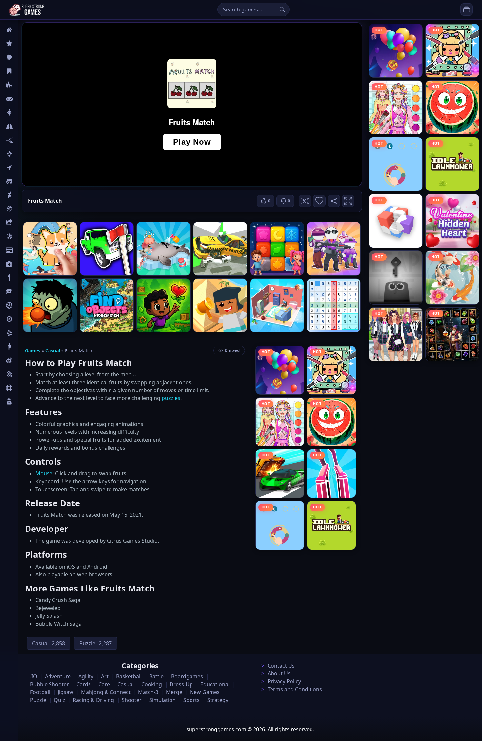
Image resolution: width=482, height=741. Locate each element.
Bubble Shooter (49, 684)
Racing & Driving (93, 700)
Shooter (132, 700)
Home (25, 30)
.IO (21, 167)
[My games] (466, 9)
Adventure (58, 676)
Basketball (129, 676)
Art (21, 195)
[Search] (282, 9)
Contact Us (281, 665)
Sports (25, 388)
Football (40, 692)
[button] (305, 201)
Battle (24, 140)
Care (23, 264)
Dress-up (181, 684)
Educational (215, 684)
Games (32, 351)
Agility (25, 181)
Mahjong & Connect (106, 692)
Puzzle (25, 85)
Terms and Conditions (295, 689)
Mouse (43, 473)
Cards (24, 250)
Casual (25, 71)
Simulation (162, 700)
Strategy (217, 700)
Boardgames (187, 676)
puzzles (171, 398)
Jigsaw (25, 319)
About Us (279, 673)
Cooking (151, 684)
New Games (205, 692)
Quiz (23, 360)
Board (25, 222)
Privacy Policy (284, 681)
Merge (174, 692)
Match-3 (148, 692)
